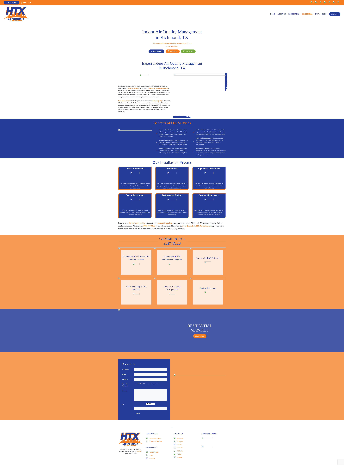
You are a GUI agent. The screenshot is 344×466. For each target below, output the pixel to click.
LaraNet (138, 451)
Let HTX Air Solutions (201, 226)
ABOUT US (282, 14)
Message (124, 391)
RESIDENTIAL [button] (293, 14)
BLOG (324, 14)
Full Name (126, 369)
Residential (141, 384)
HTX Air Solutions (133, 88)
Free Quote (186, 226)
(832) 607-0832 (12, 2)
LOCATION (27, 2)
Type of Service (125, 385)
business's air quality (137, 223)
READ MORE (199, 336)
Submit (138, 413)
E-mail (125, 379)
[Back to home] (16, 14)
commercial (154, 384)
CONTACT (334, 14)
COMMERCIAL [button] (307, 14)
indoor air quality (164, 223)
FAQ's (317, 14)
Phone (124, 374)
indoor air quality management (158, 88)
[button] (172, 428)
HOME (272, 14)
